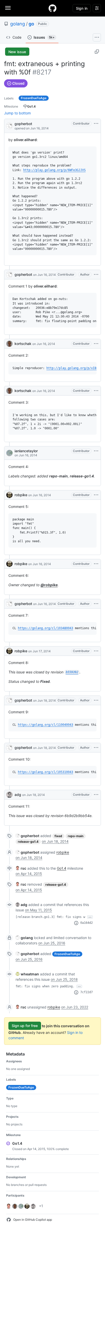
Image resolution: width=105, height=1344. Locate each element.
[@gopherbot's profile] (9, 125)
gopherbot (23, 124)
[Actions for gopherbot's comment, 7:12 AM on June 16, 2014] (96, 274)
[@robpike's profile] (9, 495)
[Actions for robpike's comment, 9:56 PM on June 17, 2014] (96, 651)
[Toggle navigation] (8, 8)
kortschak (23, 343)
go (31, 23)
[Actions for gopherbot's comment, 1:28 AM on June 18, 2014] (96, 700)
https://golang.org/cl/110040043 (45, 725)
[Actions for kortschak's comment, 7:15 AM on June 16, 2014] (96, 343)
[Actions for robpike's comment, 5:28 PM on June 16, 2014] (96, 495)
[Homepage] (52, 8)
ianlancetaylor (26, 451)
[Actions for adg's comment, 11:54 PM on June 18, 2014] (96, 794)
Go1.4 (61, 868)
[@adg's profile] (9, 795)
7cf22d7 (86, 992)
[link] (27, 835)
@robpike (49, 585)
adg (18, 794)
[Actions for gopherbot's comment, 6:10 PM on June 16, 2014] (96, 603)
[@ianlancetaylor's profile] (9, 453)
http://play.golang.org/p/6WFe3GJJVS (54, 170)
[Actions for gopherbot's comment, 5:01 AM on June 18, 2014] (96, 747)
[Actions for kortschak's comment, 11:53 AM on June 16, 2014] (96, 390)
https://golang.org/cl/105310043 (45, 772)
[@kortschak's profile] (9, 344)
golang (17, 23)
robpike (21, 495)
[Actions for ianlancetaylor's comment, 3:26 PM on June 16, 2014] (96, 451)
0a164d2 (86, 923)
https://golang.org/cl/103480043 (45, 628)
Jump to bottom (17, 113)
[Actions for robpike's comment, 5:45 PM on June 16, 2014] (96, 563)
